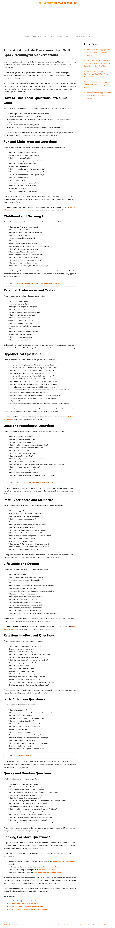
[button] (89, 36)
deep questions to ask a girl (63, 861)
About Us (67, 925)
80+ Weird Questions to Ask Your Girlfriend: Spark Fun (29, 909)
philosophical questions (50, 867)
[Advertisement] (57, 20)
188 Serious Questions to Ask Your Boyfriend (25, 906)
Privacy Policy (92, 925)
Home (27, 36)
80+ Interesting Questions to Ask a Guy (23, 904)
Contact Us (80, 36)
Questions (37, 36)
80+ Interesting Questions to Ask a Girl (23, 901)
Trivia (59, 36)
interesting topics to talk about (49, 872)
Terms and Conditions (104, 925)
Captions (68, 36)
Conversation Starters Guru (57, 3)
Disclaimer (83, 925)
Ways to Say (49, 36)
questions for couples (48, 870)
